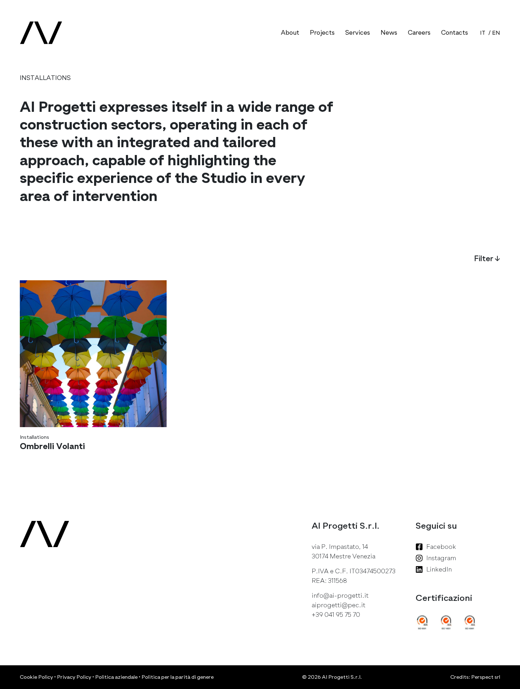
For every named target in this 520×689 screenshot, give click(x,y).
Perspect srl (485, 677)
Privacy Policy (74, 677)
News (389, 33)
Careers (419, 33)
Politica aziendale (116, 677)
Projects (322, 33)
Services (357, 33)
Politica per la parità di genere (177, 677)
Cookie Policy (36, 677)
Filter (487, 258)
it (482, 33)
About (290, 33)
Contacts (454, 33)
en (496, 33)
